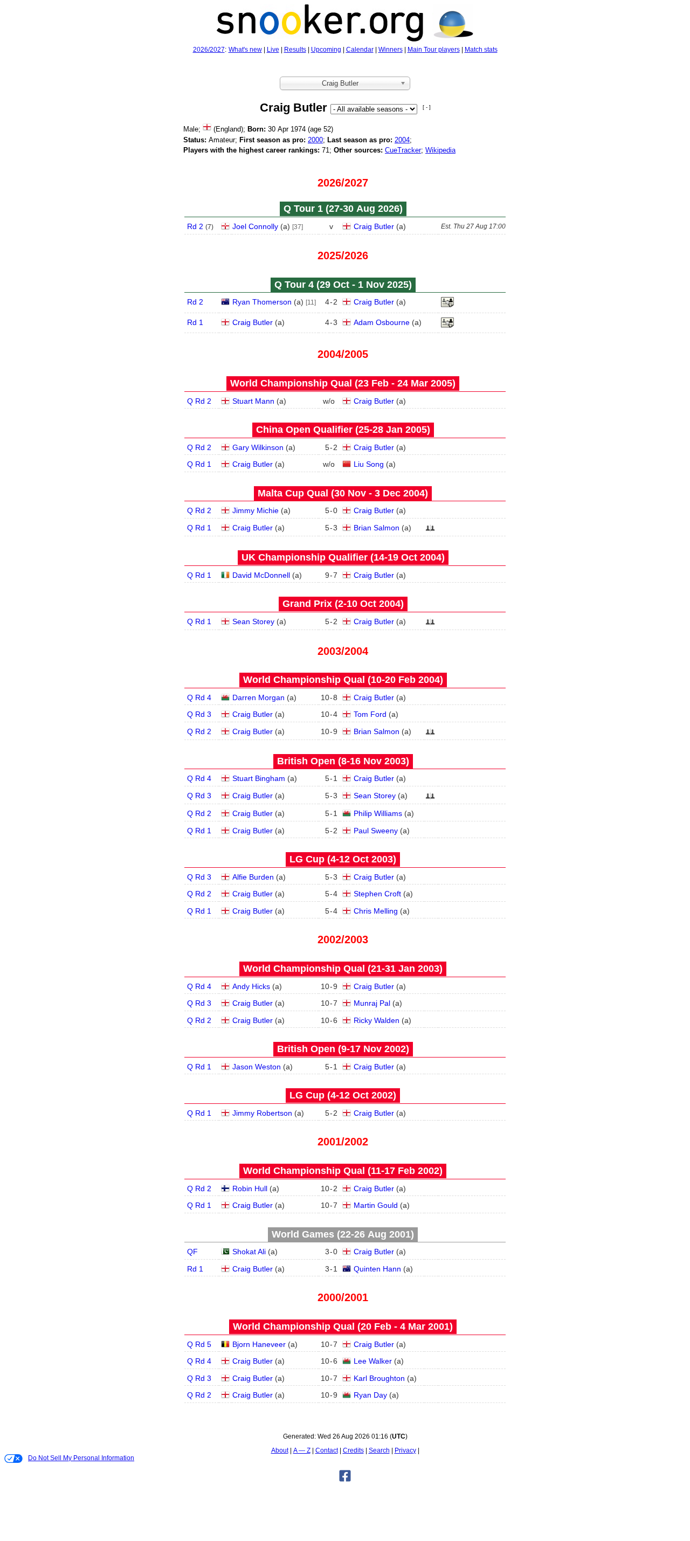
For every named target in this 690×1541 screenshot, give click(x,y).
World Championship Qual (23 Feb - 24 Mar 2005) (343, 383)
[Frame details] (447, 305)
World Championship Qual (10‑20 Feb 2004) (343, 679)
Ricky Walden (376, 1020)
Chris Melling (376, 911)
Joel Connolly (255, 226)
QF (192, 1251)
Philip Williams (378, 813)
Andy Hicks (251, 986)
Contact (326, 1450)
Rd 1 (195, 322)
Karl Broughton (379, 1378)
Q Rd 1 (199, 464)
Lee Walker (373, 1361)
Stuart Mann (253, 401)
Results (295, 49)
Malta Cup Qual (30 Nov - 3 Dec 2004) (343, 493)
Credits (353, 1450)
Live (273, 49)
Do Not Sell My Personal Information (81, 1458)
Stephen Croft (377, 893)
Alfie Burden (253, 877)
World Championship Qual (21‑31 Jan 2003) (343, 968)
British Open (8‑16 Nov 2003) (343, 761)
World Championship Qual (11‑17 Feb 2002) (343, 1170)
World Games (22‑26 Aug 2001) (343, 1234)
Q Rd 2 (199, 401)
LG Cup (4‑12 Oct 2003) (342, 859)
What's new (245, 49)
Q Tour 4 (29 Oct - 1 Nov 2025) (343, 284)
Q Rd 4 (199, 697)
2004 (402, 140)
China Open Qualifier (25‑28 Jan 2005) (343, 429)
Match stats (481, 49)
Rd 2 (195, 226)
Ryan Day (370, 1395)
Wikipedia (440, 150)
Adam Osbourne (382, 322)
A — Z (301, 1450)
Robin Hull (249, 1188)
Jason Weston (256, 1066)
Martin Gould (376, 1205)
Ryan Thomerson (262, 302)
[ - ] (427, 107)
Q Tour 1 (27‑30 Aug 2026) (343, 208)
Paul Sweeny (376, 830)
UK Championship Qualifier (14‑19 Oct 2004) (343, 557)
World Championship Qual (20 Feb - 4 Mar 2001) (343, 1326)
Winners (390, 49)
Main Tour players (434, 49)
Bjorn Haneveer (259, 1344)
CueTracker (403, 150)
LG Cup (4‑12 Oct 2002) (342, 1095)
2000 (315, 140)
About (279, 1450)
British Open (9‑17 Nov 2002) (343, 1049)
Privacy (405, 1450)
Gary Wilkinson (258, 447)
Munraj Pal (372, 1003)
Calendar (360, 49)
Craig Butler (374, 226)
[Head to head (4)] (430, 531)
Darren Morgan (258, 697)
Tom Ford (370, 714)
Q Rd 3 (199, 714)
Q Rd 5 (199, 1344)
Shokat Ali (249, 1251)
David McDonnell (261, 575)
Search (379, 1450)
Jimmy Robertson (262, 1113)
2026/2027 (209, 49)
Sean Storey (253, 621)
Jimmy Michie (255, 510)
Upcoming (326, 49)
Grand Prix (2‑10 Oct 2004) (343, 603)
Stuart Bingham (258, 778)
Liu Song (369, 464)
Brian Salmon (376, 527)
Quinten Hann (377, 1268)
